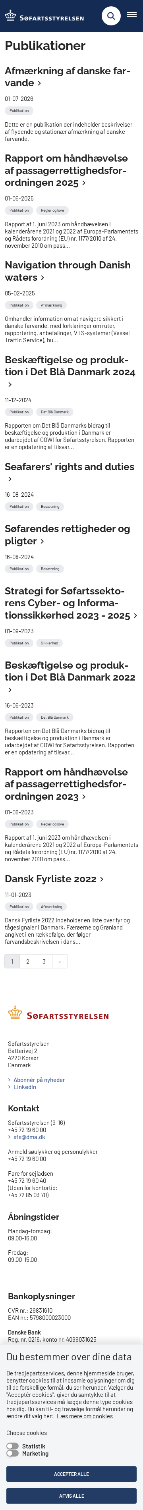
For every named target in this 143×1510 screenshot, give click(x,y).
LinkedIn (25, 1086)
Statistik (33, 1446)
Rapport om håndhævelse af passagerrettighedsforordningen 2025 (66, 170)
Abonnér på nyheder (39, 1079)
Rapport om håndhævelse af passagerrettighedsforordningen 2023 (66, 784)
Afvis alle (71, 1495)
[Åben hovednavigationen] (135, 16)
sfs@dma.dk (29, 1136)
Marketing (35, 1453)
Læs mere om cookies (85, 1415)
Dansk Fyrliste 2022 (51, 879)
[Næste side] (60, 961)
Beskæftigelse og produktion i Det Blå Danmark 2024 (70, 366)
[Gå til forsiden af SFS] (42, 16)
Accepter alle (71, 1474)
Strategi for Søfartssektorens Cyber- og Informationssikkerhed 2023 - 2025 (67, 603)
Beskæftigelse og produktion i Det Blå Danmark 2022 (70, 671)
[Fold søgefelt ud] (111, 15)
